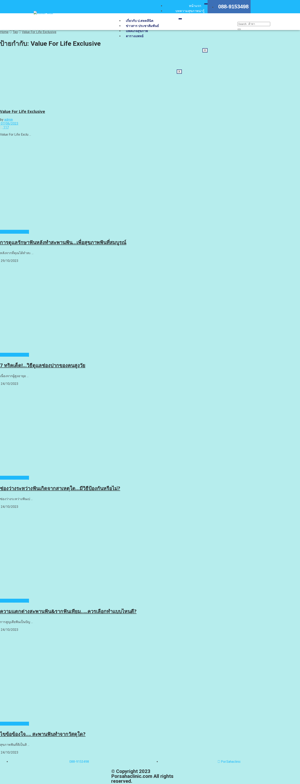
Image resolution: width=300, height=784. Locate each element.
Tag (15, 32)
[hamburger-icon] (206, 3)
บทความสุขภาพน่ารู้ (190, 11)
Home (4, 32)
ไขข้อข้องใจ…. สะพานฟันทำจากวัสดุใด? (43, 733)
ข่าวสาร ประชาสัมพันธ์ (142, 26)
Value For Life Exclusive (39, 32)
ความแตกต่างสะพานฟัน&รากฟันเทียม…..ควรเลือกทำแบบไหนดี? (68, 611)
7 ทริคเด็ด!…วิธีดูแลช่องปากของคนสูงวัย (42, 365)
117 (5, 127)
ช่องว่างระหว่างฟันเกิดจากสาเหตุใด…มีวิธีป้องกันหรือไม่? (60, 488)
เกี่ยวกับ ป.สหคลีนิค (139, 20)
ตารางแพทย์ (134, 36)
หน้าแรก (195, 6)
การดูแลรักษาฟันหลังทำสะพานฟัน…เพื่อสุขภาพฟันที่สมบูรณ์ (63, 242)
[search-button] (239, 29)
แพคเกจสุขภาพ (137, 31)
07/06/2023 (9, 123)
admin (8, 120)
